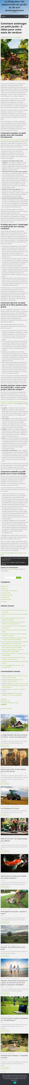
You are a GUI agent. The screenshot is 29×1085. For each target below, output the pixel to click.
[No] (27, 1079)
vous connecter (12, 569)
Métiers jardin (5, 597)
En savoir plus (5, 745)
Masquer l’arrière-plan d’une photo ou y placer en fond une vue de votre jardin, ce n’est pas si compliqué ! (14, 982)
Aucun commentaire (15, 37)
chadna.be (4, 699)
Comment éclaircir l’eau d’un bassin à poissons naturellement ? (14, 559)
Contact (3, 704)
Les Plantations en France (10, 808)
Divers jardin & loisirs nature (9, 590)
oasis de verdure (18, 553)
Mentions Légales (7, 708)
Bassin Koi (4, 588)
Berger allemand (5, 701)
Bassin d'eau (5, 586)
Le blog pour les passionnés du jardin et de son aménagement (14, 6)
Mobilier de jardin (6, 599)
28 (4, 1071)
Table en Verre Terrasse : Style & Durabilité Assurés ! (13, 563)
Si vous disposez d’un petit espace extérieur (13, 140)
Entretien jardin (5, 553)
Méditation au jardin (7, 595)
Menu (3, 16)
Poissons (4, 601)
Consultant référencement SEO (10, 703)
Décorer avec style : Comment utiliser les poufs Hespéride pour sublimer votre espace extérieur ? (15, 685)
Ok (15, 1082)
